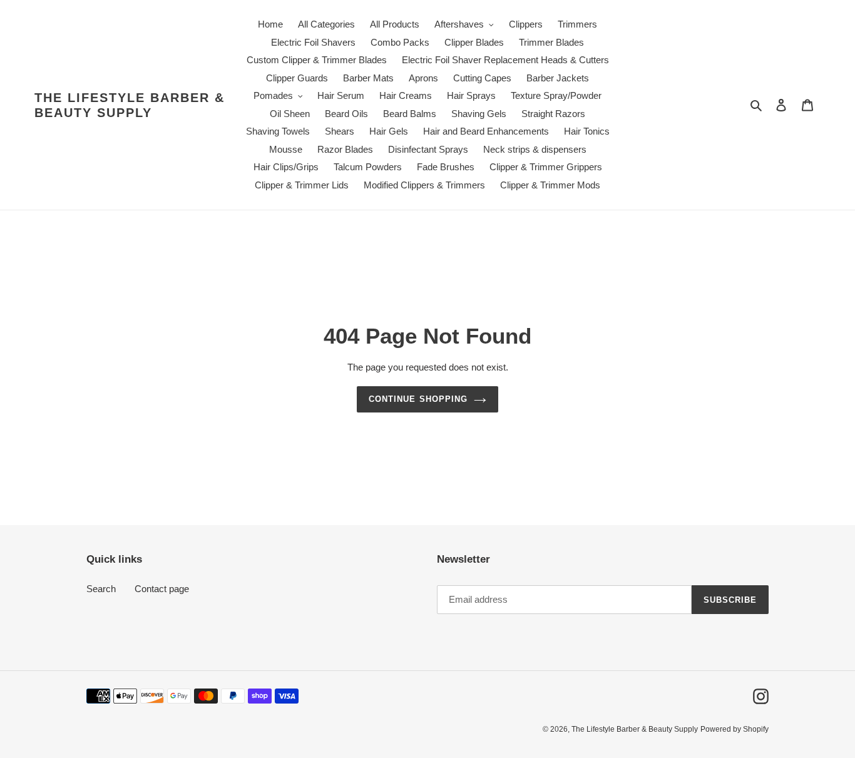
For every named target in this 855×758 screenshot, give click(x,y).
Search (101, 588)
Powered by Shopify (734, 729)
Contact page (162, 588)
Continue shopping (418, 399)
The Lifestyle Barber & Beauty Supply (129, 105)
